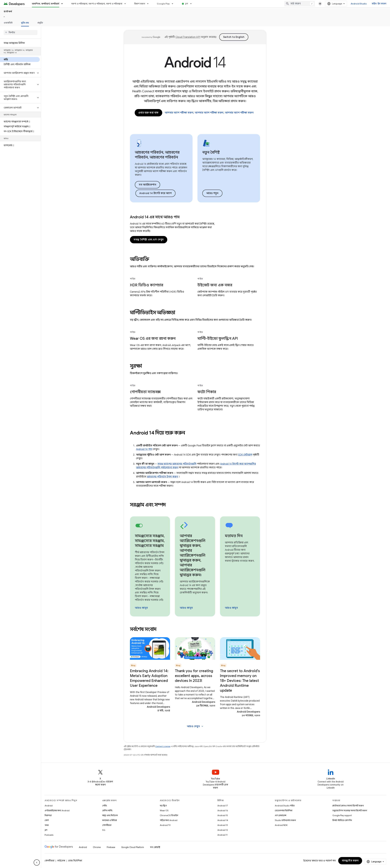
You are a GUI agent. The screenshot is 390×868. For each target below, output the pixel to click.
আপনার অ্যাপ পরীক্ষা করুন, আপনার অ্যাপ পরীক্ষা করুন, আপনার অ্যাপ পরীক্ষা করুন (209, 112)
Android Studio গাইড (285, 805)
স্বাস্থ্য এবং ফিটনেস (110, 815)
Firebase (111, 847)
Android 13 (222, 825)
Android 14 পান (144, 449)
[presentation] (195, 259)
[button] (18, 72)
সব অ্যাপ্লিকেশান (147, 184)
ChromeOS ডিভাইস (169, 815)
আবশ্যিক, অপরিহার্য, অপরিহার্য (45, 3)
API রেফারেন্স (280, 815)
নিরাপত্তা (48, 815)
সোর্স (47, 820)
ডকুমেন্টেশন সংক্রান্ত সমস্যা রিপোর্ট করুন (349, 810)
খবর (47, 825)
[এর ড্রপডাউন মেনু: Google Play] (174, 3)
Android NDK (281, 825)
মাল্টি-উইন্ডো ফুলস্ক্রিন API (217, 338)
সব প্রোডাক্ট (155, 847)
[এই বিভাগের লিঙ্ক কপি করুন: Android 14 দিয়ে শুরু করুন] (189, 433)
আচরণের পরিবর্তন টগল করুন (162, 476)
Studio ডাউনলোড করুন (285, 820)
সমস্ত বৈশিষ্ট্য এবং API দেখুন (149, 239)
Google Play (163, 3)
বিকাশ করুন (139, 3)
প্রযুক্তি (40, 22)
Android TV (165, 825)
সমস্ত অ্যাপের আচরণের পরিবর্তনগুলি (177, 463)
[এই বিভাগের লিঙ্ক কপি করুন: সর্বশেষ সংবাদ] (161, 630)
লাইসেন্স (61, 860)
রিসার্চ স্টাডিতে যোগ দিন (342, 820)
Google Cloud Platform (132, 847)
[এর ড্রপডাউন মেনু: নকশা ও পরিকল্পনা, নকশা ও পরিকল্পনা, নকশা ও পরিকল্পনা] (126, 3)
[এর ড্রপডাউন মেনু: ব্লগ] (192, 3)
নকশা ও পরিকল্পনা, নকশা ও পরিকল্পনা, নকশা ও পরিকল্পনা (96, 3)
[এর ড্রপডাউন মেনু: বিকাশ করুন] (149, 3)
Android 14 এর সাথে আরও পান (154, 217)
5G (103, 830)
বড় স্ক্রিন (163, 805)
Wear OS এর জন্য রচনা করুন (153, 338)
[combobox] (299, 3)
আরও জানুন (141, 607)
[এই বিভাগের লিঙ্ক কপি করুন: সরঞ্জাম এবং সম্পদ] (170, 505)
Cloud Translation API (188, 37)
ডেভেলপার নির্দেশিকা (283, 810)
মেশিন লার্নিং (107, 810)
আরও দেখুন (195, 726)
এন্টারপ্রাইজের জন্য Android (57, 810)
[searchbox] (20, 32)
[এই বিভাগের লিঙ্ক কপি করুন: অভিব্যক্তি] (153, 259)
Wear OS (164, 810)
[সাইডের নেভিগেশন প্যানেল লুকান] (37, 862)
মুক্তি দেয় (25, 22)
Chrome (97, 847)
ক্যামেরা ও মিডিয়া (109, 820)
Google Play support (342, 815)
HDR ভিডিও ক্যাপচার (146, 285)
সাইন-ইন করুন (379, 3)
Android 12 (222, 830)
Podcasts (49, 835)
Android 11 (222, 835)
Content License (162, 746)
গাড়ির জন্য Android (168, 820)
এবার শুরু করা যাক (148, 112)
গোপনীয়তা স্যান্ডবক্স (145, 392)
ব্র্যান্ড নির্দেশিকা (75, 860)
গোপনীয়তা (106, 825)
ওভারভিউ (8, 22)
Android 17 (222, 805)
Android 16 (222, 810)
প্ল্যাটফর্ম (8, 11)
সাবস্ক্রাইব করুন (350, 860)
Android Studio (359, 3)
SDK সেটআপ (245, 454)
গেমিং (104, 805)
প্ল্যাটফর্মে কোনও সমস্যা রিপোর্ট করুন (348, 805)
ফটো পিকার (206, 392)
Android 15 (222, 815)
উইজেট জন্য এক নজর (214, 285)
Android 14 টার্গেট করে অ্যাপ (155, 193)
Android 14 (222, 820)
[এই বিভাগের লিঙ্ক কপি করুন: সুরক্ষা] (146, 366)
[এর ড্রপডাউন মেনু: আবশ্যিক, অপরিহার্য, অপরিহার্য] (63, 3)
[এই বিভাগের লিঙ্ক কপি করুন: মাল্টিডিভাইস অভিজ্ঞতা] (179, 313)
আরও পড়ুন (212, 193)
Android (49, 805)
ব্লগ (186, 3)
